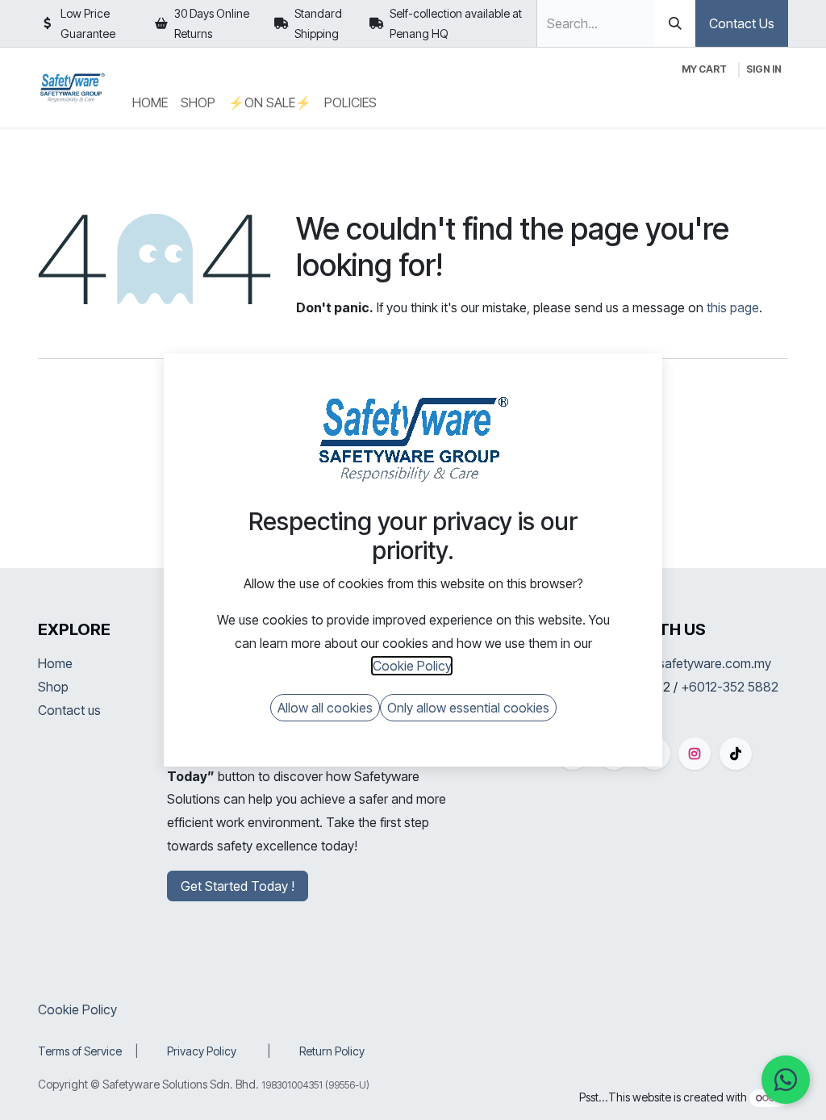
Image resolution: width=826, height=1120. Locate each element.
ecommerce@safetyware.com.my (674, 663)
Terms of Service (80, 1051)
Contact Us (741, 23)
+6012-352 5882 (729, 687)
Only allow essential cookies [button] (468, 708)
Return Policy (332, 1051)
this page (733, 307)
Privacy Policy (201, 1051)
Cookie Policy (77, 1009)
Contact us (69, 710)
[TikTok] (736, 754)
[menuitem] (150, 103)
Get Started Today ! (237, 886)
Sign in (764, 69)
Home (55, 663)
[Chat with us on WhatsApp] (785, 1079)
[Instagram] (694, 754)
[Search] (675, 23)
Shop (53, 687)
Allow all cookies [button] (325, 708)
